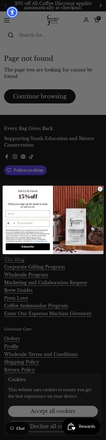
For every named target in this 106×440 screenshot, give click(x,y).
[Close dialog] (100, 189)
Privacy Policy (36, 241)
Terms (44, 241)
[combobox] (11, 223)
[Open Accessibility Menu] (12, 12)
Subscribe (27, 246)
